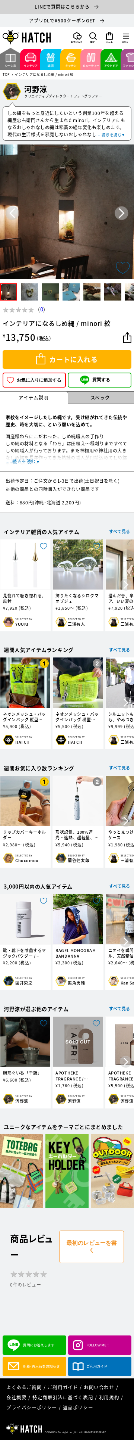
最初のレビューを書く (92, 1246)
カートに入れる (73, 359)
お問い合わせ (99, 1387)
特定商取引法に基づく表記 (62, 1397)
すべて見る (119, 531)
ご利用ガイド (63, 1387)
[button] (93, 37)
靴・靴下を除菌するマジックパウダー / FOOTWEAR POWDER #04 (24, 953)
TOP (6, 75)
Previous (12, 213)
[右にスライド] (126, 585)
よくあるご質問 (24, 1387)
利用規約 (109, 1397)
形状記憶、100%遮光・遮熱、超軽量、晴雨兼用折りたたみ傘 (77, 834)
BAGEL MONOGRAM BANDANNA (75, 953)
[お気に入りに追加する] (123, 267)
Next (121, 213)
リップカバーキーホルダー (24, 834)
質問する (101, 379)
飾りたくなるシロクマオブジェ (77, 598)
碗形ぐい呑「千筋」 (22, 1073)
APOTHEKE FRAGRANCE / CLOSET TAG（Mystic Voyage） (77, 1075)
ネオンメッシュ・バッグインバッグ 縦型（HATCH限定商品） (24, 716)
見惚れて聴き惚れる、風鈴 (24, 598)
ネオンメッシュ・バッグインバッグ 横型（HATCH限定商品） (77, 716)
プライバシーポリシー (31, 1407)
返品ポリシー (78, 1407)
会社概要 (16, 1397)
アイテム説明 (34, 397)
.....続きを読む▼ (110, 134)
